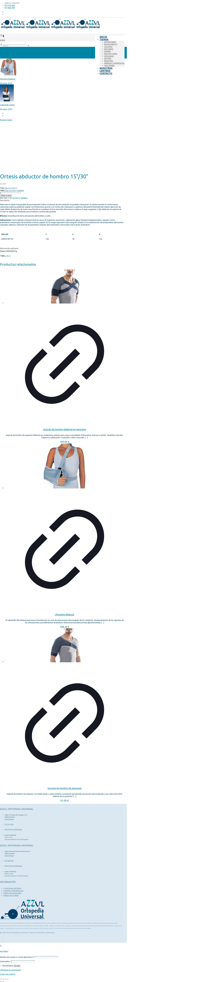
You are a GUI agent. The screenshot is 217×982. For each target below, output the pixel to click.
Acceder (17, 966)
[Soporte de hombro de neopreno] (65, 645)
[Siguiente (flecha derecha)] (3, 981)
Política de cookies (11, 895)
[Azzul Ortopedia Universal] (50, 28)
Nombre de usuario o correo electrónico (17, 957)
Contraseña (5, 961)
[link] (28, 45)
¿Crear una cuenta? (7, 974)
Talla (2, 188)
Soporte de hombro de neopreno (65, 788)
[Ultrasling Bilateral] (65, 466)
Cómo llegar (9, 819)
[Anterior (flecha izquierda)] (1, 981)
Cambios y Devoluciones (13, 891)
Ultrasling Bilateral (64, 614)
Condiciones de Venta (12, 888)
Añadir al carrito (6, 195)
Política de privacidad (12, 893)
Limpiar (21, 190)
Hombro (24, 198)
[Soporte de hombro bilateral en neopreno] (65, 287)
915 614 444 (10, 5)
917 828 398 (10, 8)
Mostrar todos (6, 120)
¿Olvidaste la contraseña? (10, 970)
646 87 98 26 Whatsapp (13, 829)
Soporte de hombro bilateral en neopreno (64, 429)
